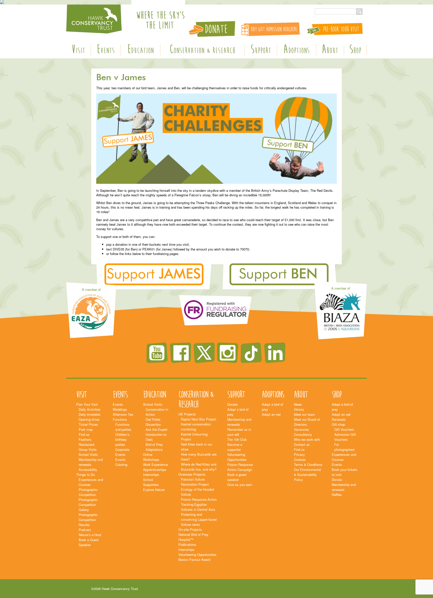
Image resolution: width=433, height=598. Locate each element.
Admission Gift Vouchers (345, 437)
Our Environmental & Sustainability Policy (307, 474)
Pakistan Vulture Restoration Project (195, 482)
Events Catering (121, 462)
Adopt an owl (271, 414)
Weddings (120, 409)
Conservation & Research (202, 50)
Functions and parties (123, 427)
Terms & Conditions (308, 464)
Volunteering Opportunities (197, 554)
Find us (84, 434)
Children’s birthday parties (122, 439)
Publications (187, 544)
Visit (78, 50)
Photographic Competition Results (88, 519)
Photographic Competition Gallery (88, 504)
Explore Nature (154, 489)
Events (105, 50)
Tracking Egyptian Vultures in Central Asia (198, 507)
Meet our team (304, 414)
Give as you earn (239, 484)
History (299, 409)
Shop (355, 50)
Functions (120, 419)
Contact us (302, 444)
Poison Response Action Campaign (240, 467)
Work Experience (155, 464)
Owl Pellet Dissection (153, 422)
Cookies (300, 459)
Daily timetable (89, 414)
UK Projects (187, 414)
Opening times (89, 419)
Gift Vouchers (344, 429)
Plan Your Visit (87, 404)
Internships (151, 474)
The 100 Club (237, 439)
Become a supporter (234, 447)
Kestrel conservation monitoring (196, 427)
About (330, 50)
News (298, 404)
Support (261, 50)
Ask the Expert (156, 429)
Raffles (337, 494)
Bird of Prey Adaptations (154, 447)
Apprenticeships (154, 469)
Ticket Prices (88, 424)
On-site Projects (190, 529)
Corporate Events (122, 452)
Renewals (339, 419)
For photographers (344, 447)
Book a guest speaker (237, 477)
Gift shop (338, 424)
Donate (232, 404)
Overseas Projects (191, 474)
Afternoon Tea (123, 414)
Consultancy (303, 434)
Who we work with (307, 439)
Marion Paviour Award (194, 559)
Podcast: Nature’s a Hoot (90, 532)
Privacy (299, 454)
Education (140, 50)
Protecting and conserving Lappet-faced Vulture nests (198, 519)
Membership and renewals (91, 462)
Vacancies (301, 429)
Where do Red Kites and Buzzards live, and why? (198, 467)
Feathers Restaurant (86, 442)
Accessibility (88, 469)
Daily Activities (89, 409)
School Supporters (151, 482)
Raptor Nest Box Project (198, 419)
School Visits (88, 454)
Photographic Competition (88, 492)
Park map (86, 429)
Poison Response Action (199, 499)
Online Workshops (151, 457)
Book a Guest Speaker (89, 542)
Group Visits (88, 449)
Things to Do (85, 474)
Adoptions (296, 50)
